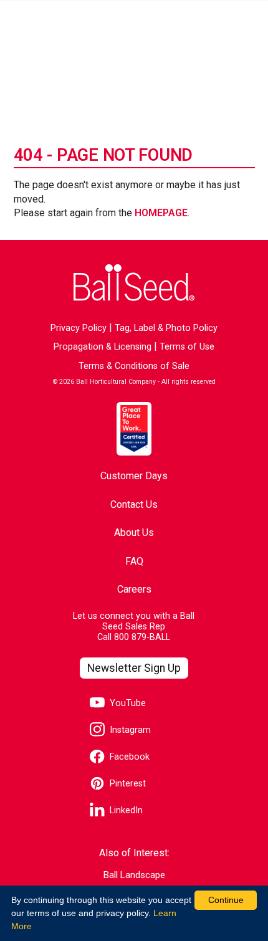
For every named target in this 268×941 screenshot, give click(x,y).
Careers (134, 589)
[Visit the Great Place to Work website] (134, 429)
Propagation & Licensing (102, 347)
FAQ (134, 561)
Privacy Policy (78, 328)
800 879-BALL (142, 637)
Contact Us (134, 504)
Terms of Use (187, 347)
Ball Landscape (134, 875)
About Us (134, 532)
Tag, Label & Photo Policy (166, 328)
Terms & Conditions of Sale (134, 366)
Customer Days (134, 476)
